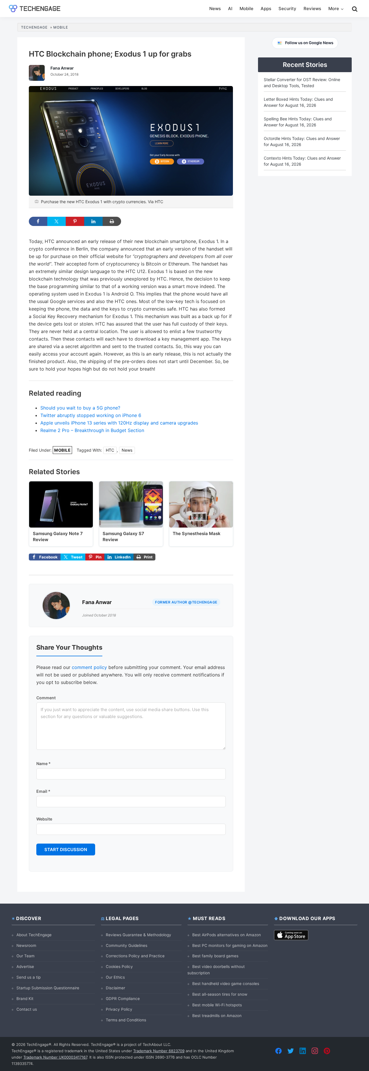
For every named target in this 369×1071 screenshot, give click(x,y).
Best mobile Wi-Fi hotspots (217, 1005)
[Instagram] (315, 1051)
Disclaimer (115, 988)
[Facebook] (278, 1051)
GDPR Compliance (123, 998)
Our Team (25, 956)
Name (43, 763)
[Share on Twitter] (56, 221)
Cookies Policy (119, 966)
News (127, 450)
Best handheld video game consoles (225, 983)
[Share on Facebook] (38, 221)
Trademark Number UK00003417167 (55, 1057)
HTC (110, 450)
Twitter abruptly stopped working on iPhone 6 (90, 415)
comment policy (89, 667)
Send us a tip (28, 977)
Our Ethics (115, 977)
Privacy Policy (119, 1009)
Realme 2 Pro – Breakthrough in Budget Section (92, 430)
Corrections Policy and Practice (135, 956)
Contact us (26, 1009)
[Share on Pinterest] (75, 221)
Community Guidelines (126, 945)
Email (43, 791)
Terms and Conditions (126, 1020)
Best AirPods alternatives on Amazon (226, 934)
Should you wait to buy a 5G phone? (80, 408)
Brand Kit (24, 998)
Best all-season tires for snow (219, 994)
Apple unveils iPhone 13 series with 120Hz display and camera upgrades (119, 423)
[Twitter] (290, 1051)
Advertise (25, 966)
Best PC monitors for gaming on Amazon (230, 945)
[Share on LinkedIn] (93, 221)
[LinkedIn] (303, 1051)
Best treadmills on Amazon (217, 1015)
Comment (46, 697)
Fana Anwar (97, 602)
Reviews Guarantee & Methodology (138, 934)
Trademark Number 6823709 (158, 1050)
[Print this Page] (112, 221)
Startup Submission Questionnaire (47, 988)
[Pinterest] (327, 1051)
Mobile (62, 450)
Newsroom (26, 945)
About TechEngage (34, 934)
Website (44, 818)
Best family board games (215, 956)
